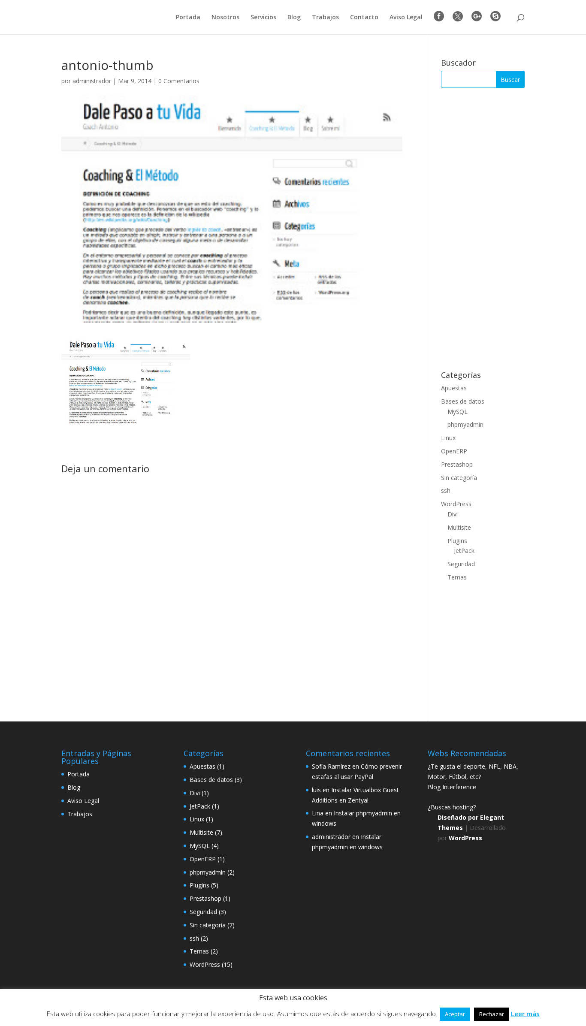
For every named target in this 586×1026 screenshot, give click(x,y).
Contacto (364, 17)
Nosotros (225, 17)
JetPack (464, 550)
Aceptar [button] (455, 1014)
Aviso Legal (406, 17)
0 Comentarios (178, 81)
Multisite (459, 527)
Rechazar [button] (491, 1014)
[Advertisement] (483, 229)
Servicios (263, 17)
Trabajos (325, 17)
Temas (457, 577)
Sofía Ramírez (331, 766)
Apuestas (454, 388)
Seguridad (461, 564)
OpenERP (454, 451)
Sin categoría (459, 478)
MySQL (457, 411)
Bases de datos (462, 401)
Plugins (457, 541)
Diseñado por (459, 817)
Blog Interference (452, 787)
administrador (91, 81)
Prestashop (457, 464)
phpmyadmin (465, 424)
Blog (294, 17)
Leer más (525, 1013)
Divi (452, 514)
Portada (188, 17)
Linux (448, 438)
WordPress (456, 504)
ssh (445, 490)
